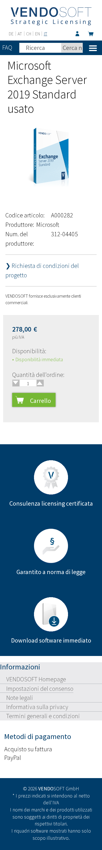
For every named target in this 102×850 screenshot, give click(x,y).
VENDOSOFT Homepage (36, 679)
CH (28, 34)
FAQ (7, 47)
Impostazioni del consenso (39, 688)
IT (45, 34)
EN (37, 34)
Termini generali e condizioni (43, 716)
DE (11, 34)
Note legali (19, 698)
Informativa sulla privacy (37, 707)
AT (20, 34)
